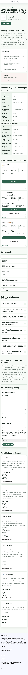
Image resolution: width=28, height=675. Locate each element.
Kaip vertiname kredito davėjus (7, 663)
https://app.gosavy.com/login (8, 290)
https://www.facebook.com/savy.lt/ (10, 280)
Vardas (4, 412)
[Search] (26, 1)
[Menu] (1, 1)
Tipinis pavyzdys (5, 188)
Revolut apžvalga (14, 241)
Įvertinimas (5, 438)
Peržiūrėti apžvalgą (7, 481)
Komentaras (5, 395)
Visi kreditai (3, 7)
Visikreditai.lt (7, 650)
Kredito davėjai (10, 7)
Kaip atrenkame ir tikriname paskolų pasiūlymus (11, 662)
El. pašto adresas (6, 417)
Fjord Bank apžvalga (14, 213)
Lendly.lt (2, 671)
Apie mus (3, 658)
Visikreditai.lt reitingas (12, 17)
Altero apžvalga (14, 185)
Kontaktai (3, 659)
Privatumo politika (5, 661)
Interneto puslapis (6, 423)
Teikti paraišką (6, 23)
